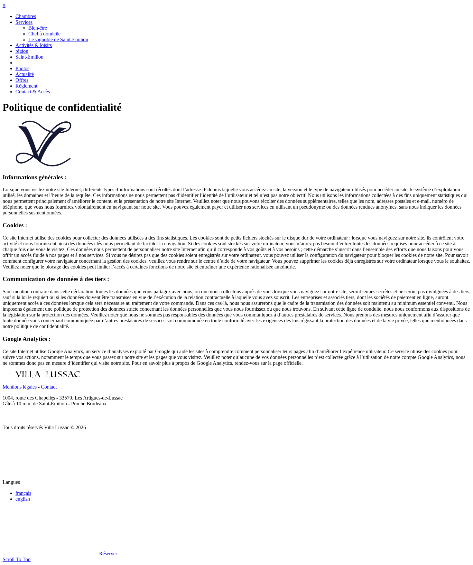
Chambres (25, 16)
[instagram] (18, 416)
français (23, 493)
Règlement (26, 86)
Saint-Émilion (29, 57)
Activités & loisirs (33, 45)
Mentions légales (20, 387)
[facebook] (7, 416)
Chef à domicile (44, 33)
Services (23, 22)
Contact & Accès (32, 91)
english (22, 499)
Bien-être (37, 28)
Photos (22, 68)
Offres (21, 80)
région (21, 51)
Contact (49, 387)
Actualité (24, 74)
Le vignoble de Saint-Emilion (58, 39)
